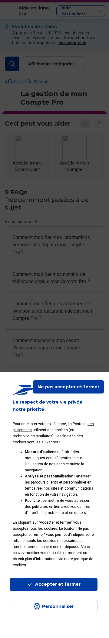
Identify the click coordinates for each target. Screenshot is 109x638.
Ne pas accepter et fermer (68, 387)
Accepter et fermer (58, 584)
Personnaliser (58, 606)
